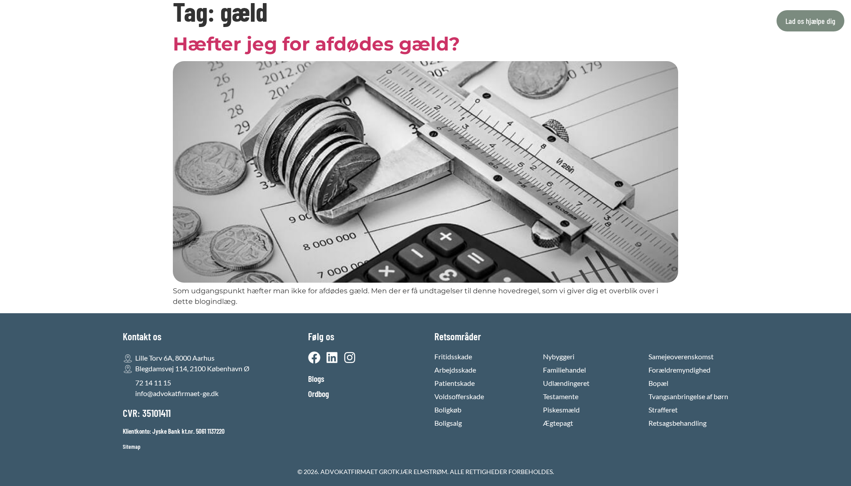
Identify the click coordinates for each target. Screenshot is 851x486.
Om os (446, 20)
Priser (413, 20)
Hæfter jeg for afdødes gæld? (316, 43)
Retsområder (359, 20)
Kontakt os (486, 20)
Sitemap (132, 446)
